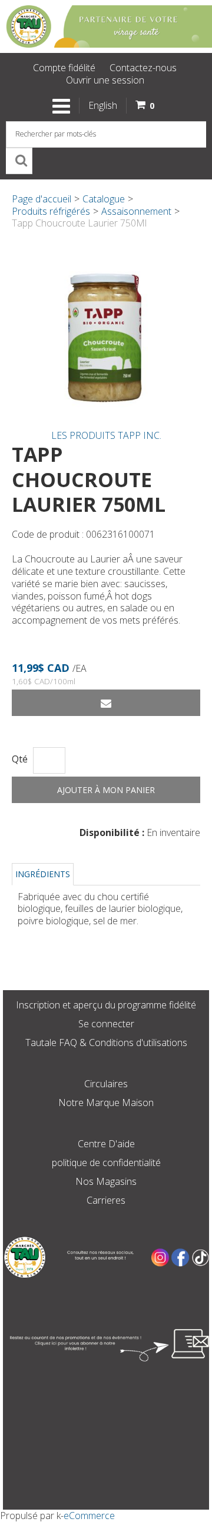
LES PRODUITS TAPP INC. (106, 435)
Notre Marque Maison (106, 1102)
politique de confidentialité (106, 1162)
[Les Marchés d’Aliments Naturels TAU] (106, 26)
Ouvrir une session (105, 80)
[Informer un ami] (106, 703)
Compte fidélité (64, 67)
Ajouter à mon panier (106, 789)
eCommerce (89, 1515)
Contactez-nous (143, 67)
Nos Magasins (106, 1181)
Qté (20, 759)
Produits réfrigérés (51, 211)
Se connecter (106, 1023)
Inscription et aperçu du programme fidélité (106, 1004)
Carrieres (106, 1200)
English (102, 105)
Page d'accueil (41, 198)
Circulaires (106, 1083)
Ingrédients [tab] (42, 874)
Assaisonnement (136, 211)
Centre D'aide (106, 1143)
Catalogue (103, 198)
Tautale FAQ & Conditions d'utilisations (106, 1042)
